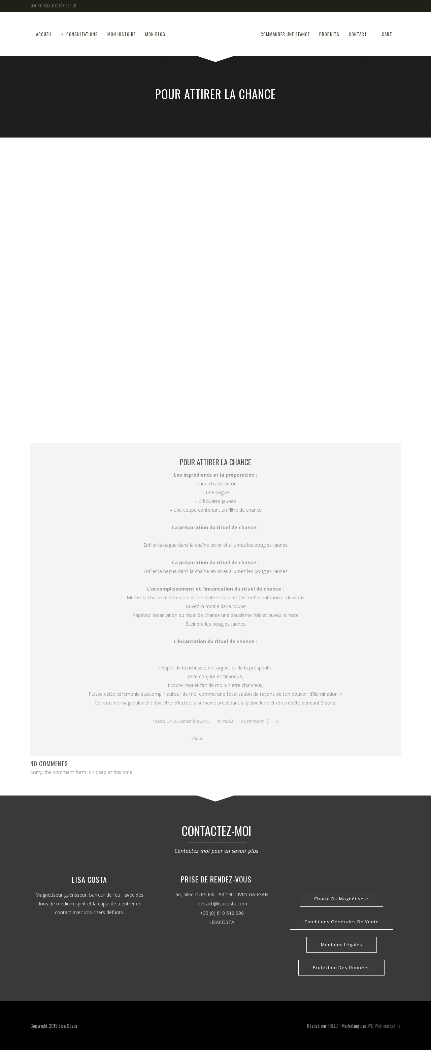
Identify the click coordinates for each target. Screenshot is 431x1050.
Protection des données (341, 967)
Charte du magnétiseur (341, 899)
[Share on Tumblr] (231, 738)
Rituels (227, 721)
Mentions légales (341, 944)
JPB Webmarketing (384, 1025)
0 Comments (252, 721)
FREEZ (333, 1025)
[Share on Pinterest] (238, 738)
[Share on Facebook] (208, 738)
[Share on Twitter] (216, 738)
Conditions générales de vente (341, 922)
